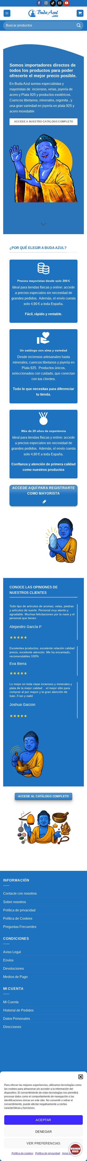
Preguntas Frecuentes (19, 927)
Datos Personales (16, 1018)
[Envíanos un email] (60, 3)
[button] (81, 1077)
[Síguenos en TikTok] (53, 3)
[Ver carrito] (80, 13)
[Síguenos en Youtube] (67, 3)
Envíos (8, 960)
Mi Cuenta (11, 1002)
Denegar (43, 1131)
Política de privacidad (47, 1153)
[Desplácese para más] (43, 224)
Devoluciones (13, 968)
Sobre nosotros (14, 902)
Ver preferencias (43, 1143)
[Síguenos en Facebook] (39, 3)
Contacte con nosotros (20, 893)
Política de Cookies (17, 918)
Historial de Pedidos (18, 1010)
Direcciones (12, 1027)
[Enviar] (79, 25)
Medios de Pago (15, 977)
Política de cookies (22, 1153)
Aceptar (43, 1120)
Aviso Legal (12, 952)
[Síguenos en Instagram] (46, 3)
